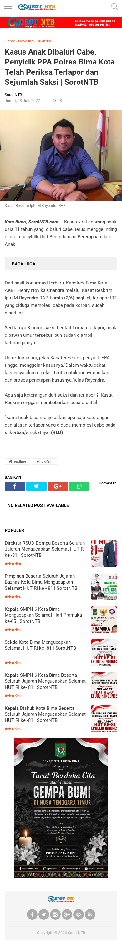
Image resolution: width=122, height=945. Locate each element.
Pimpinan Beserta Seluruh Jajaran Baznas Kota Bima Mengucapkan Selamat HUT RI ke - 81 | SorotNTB (41, 582)
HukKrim (43, 41)
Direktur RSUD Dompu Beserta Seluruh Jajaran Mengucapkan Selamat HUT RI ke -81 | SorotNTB (45, 549)
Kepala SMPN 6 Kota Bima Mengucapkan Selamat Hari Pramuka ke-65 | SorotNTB (43, 615)
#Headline (17, 461)
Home (10, 41)
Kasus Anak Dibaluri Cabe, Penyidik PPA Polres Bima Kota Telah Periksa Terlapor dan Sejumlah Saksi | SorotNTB (59, 67)
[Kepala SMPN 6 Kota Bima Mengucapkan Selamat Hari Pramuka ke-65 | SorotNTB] (104, 620)
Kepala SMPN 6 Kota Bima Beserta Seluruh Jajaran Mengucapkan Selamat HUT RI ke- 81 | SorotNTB (45, 681)
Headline (25, 41)
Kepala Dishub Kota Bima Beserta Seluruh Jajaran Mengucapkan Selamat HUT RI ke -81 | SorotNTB (45, 714)
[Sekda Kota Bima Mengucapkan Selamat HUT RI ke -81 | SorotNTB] (104, 653)
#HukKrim (45, 461)
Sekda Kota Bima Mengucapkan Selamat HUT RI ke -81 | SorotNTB (40, 645)
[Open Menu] (8, 7)
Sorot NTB (76, 933)
